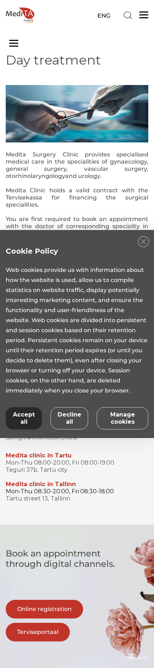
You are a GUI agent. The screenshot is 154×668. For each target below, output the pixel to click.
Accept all (24, 418)
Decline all (69, 418)
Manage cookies (122, 418)
